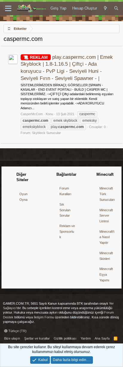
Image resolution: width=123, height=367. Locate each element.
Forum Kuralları (65, 191)
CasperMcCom (32, 114)
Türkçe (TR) (17, 331)
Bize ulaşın (12, 338)
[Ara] (116, 8)
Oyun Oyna (23, 196)
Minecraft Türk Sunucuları (107, 193)
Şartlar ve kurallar (37, 338)
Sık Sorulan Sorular (64, 210)
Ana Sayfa (102, 338)
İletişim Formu (44, 317)
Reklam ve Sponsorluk (67, 231)
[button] (8, 8)
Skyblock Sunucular (46, 133)
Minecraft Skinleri (106, 255)
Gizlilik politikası (65, 338)
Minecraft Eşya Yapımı (106, 274)
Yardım (86, 338)
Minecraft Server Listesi (106, 215)
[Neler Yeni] (105, 8)
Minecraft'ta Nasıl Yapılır (106, 237)
